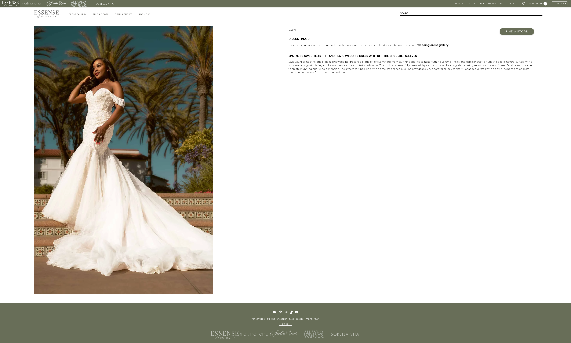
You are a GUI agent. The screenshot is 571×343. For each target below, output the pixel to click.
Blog (512, 4)
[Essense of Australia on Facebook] (274, 312)
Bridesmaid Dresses (492, 4)
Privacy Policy (312, 319)
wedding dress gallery (432, 45)
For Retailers (258, 319)
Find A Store (101, 14)
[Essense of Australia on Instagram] (286, 312)
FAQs (291, 319)
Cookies (299, 319)
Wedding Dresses (465, 4)
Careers (271, 319)
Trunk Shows (123, 14)
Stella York (57, 3)
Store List (282, 319)
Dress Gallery (78, 14)
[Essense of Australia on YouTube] (297, 312)
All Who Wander (78, 3)
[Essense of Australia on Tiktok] (291, 312)
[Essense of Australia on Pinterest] (280, 312)
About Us (145, 14)
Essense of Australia (10, 3)
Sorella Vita (105, 3)
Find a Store (517, 31)
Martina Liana (32, 3)
